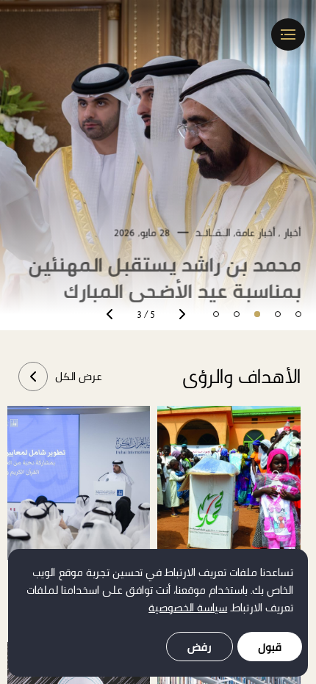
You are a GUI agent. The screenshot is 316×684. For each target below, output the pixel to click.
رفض (199, 647)
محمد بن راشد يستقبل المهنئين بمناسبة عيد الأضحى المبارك (165, 269)
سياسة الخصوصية (187, 607)
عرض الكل (78, 376)
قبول (269, 647)
